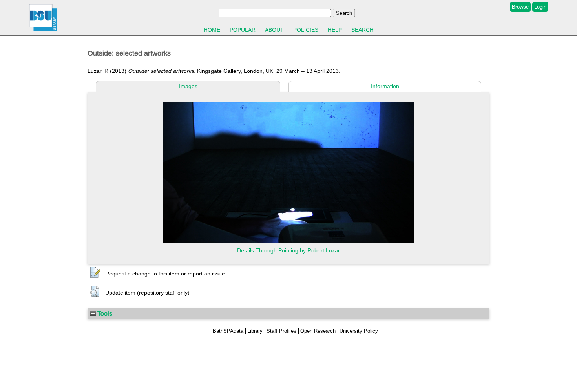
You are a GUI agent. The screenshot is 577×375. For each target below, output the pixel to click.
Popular (243, 30)
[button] (95, 273)
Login (540, 7)
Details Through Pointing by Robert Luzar (288, 250)
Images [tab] (188, 86)
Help (335, 30)
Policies (305, 30)
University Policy (359, 331)
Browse (520, 7)
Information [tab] (385, 86)
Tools (104, 313)
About (274, 30)
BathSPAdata (228, 331)
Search (362, 30)
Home (212, 30)
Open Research (318, 331)
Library (255, 331)
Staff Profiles (281, 331)
